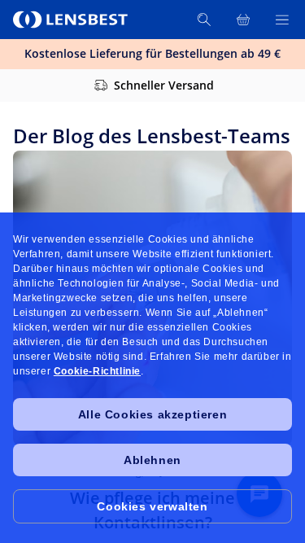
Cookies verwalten (152, 506)
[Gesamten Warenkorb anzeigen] (243, 19)
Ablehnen (152, 459)
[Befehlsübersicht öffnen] (282, 19)
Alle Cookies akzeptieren (152, 414)
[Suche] (204, 19)
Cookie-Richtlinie (97, 371)
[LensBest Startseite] (71, 19)
